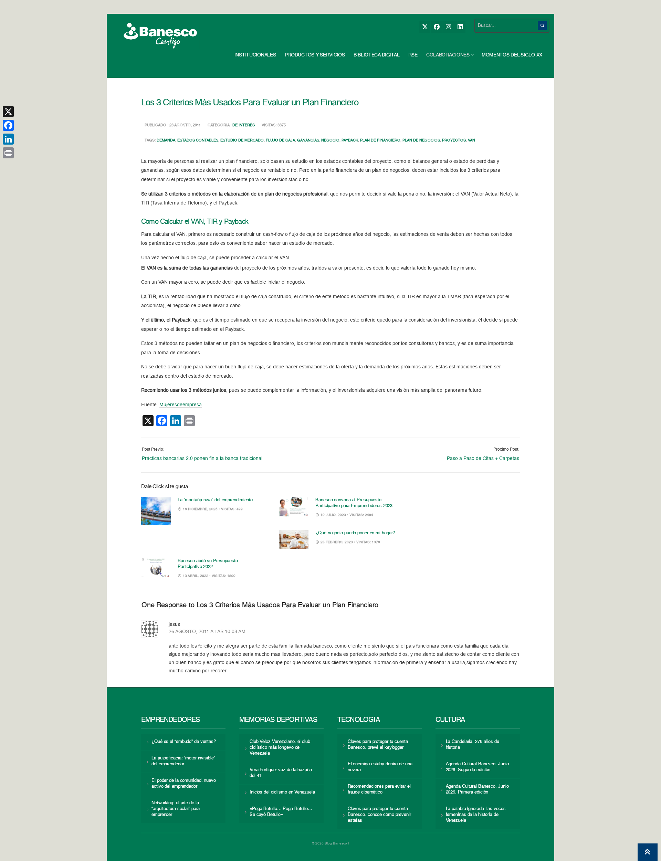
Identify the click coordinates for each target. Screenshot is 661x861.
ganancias (308, 141)
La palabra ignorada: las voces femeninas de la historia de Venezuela (476, 815)
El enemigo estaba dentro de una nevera (380, 767)
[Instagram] (448, 27)
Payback (350, 141)
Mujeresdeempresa (180, 404)
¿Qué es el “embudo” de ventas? (183, 741)
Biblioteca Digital (377, 55)
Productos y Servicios (315, 55)
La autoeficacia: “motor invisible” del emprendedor (183, 761)
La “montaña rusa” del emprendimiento (215, 500)
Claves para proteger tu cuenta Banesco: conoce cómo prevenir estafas (379, 815)
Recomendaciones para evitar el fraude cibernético (379, 789)
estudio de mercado (242, 141)
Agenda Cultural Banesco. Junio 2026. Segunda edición (477, 767)
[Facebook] (436, 27)
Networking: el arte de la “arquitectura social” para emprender (175, 809)
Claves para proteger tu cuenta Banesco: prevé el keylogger (378, 744)
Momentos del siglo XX (512, 55)
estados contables (197, 141)
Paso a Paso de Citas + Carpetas (483, 458)
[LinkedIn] (459, 27)
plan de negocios (421, 141)
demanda (166, 141)
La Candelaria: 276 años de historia (472, 744)
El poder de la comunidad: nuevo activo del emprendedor (183, 783)
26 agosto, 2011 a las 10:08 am (207, 631)
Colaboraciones (448, 55)
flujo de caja (280, 141)
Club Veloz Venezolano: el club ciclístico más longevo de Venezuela (280, 747)
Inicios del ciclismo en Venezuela (282, 792)
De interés (243, 125)
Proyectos (454, 141)
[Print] (8, 153)
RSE (413, 55)
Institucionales (255, 55)
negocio (330, 141)
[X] (424, 27)
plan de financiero (380, 141)
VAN (471, 141)
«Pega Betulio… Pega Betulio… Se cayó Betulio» (281, 812)
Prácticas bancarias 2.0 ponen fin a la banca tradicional (202, 458)
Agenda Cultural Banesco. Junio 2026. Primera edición (477, 789)
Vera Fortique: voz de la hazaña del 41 (281, 773)
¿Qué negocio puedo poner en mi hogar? (355, 533)
